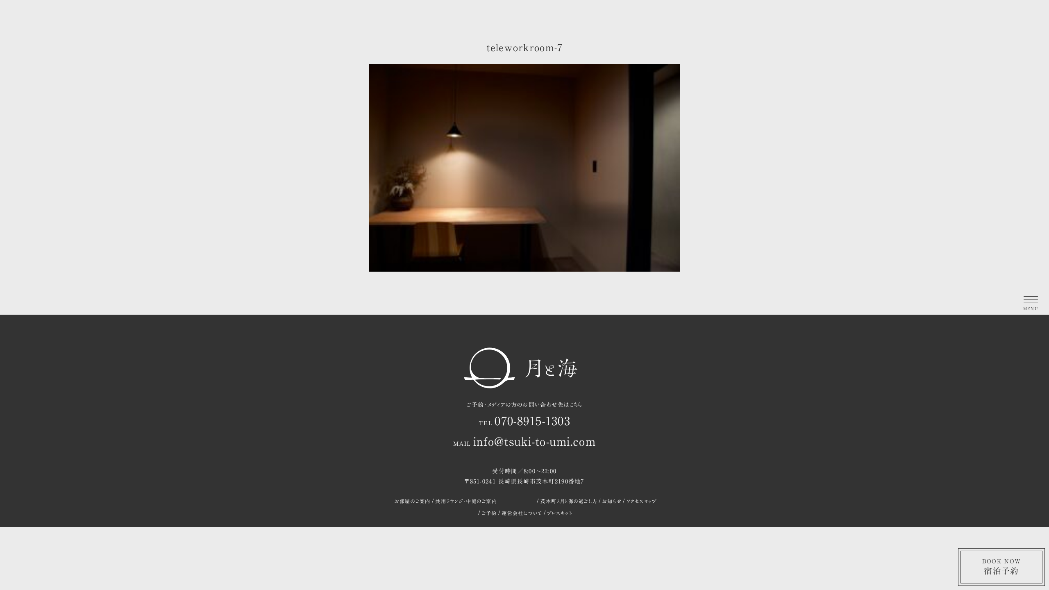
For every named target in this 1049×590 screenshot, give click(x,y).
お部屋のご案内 (413, 501)
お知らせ (612, 501)
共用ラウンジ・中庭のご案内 (466, 501)
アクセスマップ (642, 501)
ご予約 (489, 513)
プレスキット (559, 513)
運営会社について (522, 513)
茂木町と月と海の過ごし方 (568, 501)
